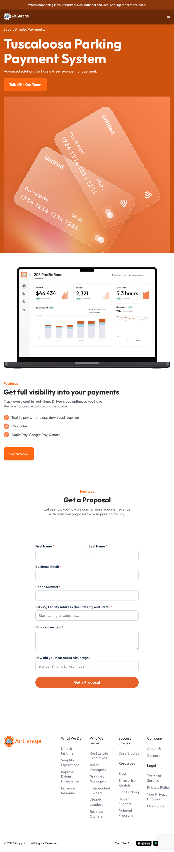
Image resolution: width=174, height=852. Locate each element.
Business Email (48, 567)
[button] (165, 16)
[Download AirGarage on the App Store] (144, 843)
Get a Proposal (87, 682)
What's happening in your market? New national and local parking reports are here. (87, 5)
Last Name (98, 546)
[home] (16, 16)
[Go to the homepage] (22, 741)
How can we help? (49, 627)
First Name (44, 546)
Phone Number (48, 587)
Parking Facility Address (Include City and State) (73, 607)
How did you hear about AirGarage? (62, 658)
